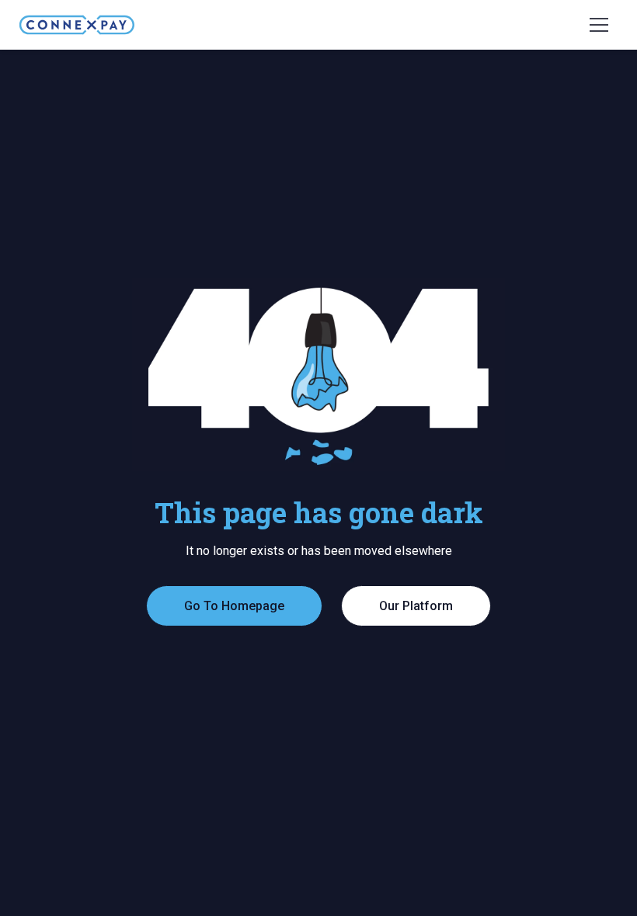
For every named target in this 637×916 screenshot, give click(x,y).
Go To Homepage (234, 606)
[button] (599, 24)
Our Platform (416, 606)
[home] (76, 25)
